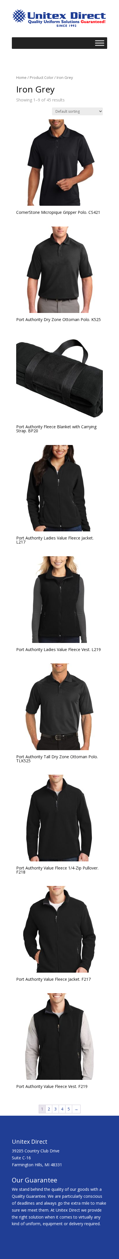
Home (21, 77)
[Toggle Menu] (99, 43)
